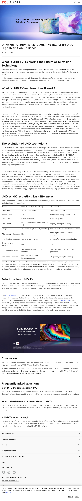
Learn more (9, 492)
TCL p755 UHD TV (12, 295)
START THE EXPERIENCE (10, 481)
